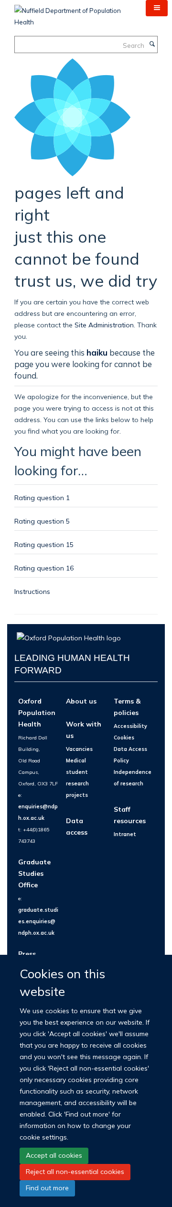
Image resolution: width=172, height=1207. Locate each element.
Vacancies (79, 749)
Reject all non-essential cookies (75, 1171)
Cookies (124, 737)
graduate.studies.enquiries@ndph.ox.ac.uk (38, 921)
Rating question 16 (44, 568)
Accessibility (130, 726)
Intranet (125, 834)
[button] (157, 8)
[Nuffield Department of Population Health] (72, 13)
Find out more (47, 1188)
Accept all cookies (54, 1155)
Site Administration (104, 325)
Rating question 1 (42, 497)
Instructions (32, 591)
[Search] (152, 44)
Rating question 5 (42, 521)
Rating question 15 (44, 544)
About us (81, 701)
